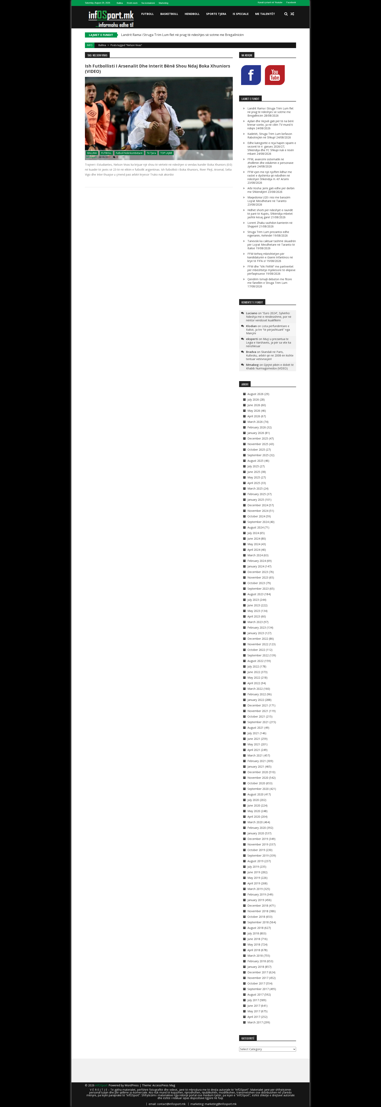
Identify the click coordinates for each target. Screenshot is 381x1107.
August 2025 (255, 461)
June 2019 (253, 872)
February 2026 (256, 427)
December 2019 (257, 839)
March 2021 (255, 755)
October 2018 (256, 917)
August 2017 (255, 994)
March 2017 (255, 1022)
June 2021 (253, 739)
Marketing (163, 3)
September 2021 (258, 722)
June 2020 (253, 805)
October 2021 (256, 716)
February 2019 (256, 894)
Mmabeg (252, 365)
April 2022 (253, 683)
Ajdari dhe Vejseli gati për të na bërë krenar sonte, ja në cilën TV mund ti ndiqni (270, 124)
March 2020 (255, 822)
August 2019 (255, 861)
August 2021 (255, 727)
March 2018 (255, 955)
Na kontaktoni (148, 3)
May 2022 (253, 677)
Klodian (251, 326)
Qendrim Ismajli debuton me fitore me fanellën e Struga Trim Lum (269, 281)
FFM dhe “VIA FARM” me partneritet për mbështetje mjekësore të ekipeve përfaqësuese (271, 270)
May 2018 (253, 944)
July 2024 (253, 533)
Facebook (291, 2)
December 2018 (257, 905)
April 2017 (253, 1017)
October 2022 (256, 650)
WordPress (132, 1085)
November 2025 (257, 444)
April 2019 (253, 883)
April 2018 (253, 950)
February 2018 (256, 961)
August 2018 (255, 928)
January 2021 (255, 766)
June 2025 (253, 472)
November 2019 (257, 844)
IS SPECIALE (241, 14)
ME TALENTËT (265, 14)
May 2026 (253, 410)
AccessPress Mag (163, 1085)
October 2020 (256, 783)
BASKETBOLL (169, 14)
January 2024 (255, 566)
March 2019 (255, 889)
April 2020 (253, 816)
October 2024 (256, 516)
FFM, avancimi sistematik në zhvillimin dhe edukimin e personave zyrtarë (270, 162)
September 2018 (258, 922)
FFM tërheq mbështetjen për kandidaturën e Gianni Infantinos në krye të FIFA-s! (270, 257)
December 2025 (257, 438)
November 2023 (257, 577)
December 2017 (257, 972)
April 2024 (253, 550)
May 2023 (253, 611)
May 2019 (253, 878)
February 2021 (256, 761)
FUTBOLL (147, 14)
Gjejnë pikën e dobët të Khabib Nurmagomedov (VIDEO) (270, 366)
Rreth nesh (132, 3)
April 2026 (253, 416)
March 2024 (255, 555)
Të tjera (151, 153)
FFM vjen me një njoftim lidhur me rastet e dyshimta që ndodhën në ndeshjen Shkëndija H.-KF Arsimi (269, 175)
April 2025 (253, 483)
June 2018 (253, 939)
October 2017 (256, 983)
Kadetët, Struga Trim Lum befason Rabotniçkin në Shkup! (269, 135)
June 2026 (253, 405)
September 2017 (258, 989)
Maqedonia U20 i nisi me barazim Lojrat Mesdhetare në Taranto (268, 199)
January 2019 (255, 900)
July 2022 (253, 666)
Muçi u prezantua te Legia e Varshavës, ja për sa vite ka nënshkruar (268, 342)
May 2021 (253, 744)
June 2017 (253, 1006)
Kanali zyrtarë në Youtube (270, 2)
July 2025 (253, 466)
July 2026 (253, 399)
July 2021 (253, 733)
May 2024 (253, 544)
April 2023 (253, 616)
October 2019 (256, 850)
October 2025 (256, 449)
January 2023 (255, 633)
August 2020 (255, 794)
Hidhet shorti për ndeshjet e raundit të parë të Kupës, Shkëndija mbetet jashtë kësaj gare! (270, 213)
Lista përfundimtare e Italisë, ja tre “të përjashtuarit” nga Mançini (268, 329)
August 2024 (255, 527)
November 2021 (257, 711)
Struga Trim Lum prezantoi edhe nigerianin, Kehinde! (268, 233)
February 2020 (256, 828)
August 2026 (255, 394)
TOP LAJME (166, 153)
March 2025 (255, 488)
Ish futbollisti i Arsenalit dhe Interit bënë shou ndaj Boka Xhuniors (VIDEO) (157, 68)
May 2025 (253, 477)
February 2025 (256, 494)
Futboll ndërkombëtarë (129, 153)
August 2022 (255, 661)
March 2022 (255, 689)
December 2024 (257, 505)
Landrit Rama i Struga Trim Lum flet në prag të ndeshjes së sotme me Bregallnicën (182, 35)
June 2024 (253, 538)
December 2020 (257, 772)
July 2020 (253, 800)
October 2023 (256, 583)
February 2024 (256, 561)
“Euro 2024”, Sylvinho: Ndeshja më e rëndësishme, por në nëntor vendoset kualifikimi (268, 316)
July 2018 (253, 933)
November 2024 (257, 511)
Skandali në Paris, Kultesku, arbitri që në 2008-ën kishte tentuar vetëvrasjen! (269, 355)
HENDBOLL (192, 14)
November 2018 (257, 911)
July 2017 (253, 1000)
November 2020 (257, 778)
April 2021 (253, 750)
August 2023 (255, 594)
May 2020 (253, 811)
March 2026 (255, 422)
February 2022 (256, 694)
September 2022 (258, 655)
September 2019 (258, 855)
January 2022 (255, 700)
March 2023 (255, 622)
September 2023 (258, 588)
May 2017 (253, 1011)
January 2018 (255, 967)
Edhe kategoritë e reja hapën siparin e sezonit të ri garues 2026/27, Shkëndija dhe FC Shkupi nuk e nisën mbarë (271, 148)
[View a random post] (292, 14)
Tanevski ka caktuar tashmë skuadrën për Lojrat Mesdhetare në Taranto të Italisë (271, 244)
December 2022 (257, 638)
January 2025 (255, 499)
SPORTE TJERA (216, 14)
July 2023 (253, 600)
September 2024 (258, 522)
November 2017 (257, 978)
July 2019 (253, 866)
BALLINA (92, 153)
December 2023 (257, 572)
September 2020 (258, 789)
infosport (91, 157)
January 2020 (255, 833)
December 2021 (257, 705)
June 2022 (253, 672)
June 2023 (253, 605)
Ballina (120, 3)
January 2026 (255, 433)
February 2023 (256, 627)
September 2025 (258, 455)
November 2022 (257, 644)
